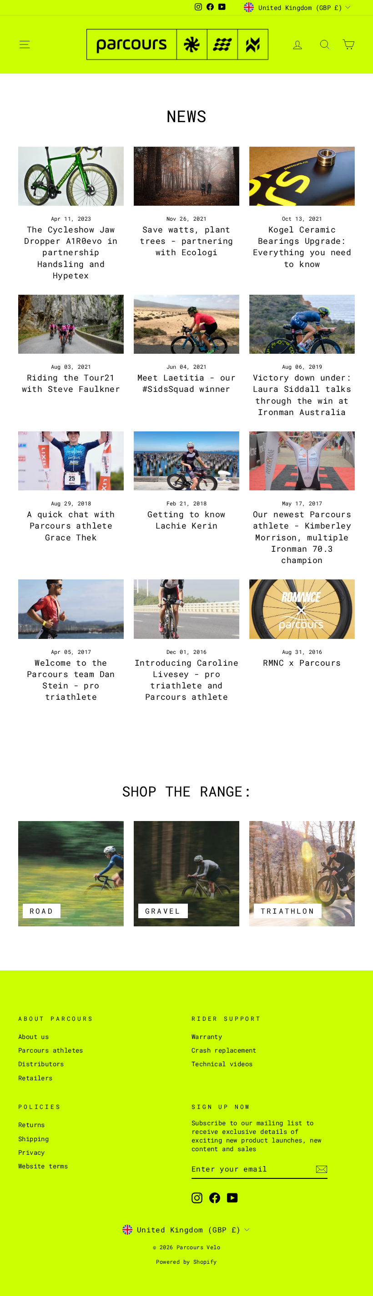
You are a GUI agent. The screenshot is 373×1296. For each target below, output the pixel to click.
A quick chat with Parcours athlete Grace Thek (71, 525)
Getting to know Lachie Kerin (186, 520)
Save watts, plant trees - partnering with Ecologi (186, 240)
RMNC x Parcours (302, 662)
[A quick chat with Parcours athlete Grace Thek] (71, 460)
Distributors (41, 1064)
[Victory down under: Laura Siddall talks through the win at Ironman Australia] (302, 324)
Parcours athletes (50, 1050)
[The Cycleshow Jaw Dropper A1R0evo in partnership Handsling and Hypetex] (71, 176)
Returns (31, 1125)
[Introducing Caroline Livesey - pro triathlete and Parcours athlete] (186, 608)
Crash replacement (224, 1050)
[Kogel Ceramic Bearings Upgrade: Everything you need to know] (302, 176)
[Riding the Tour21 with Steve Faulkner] (71, 324)
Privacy (31, 1152)
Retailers (35, 1078)
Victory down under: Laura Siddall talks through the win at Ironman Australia (302, 394)
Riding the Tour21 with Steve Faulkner (71, 383)
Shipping (33, 1139)
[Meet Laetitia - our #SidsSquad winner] (186, 324)
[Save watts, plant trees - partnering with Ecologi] (186, 176)
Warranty (207, 1037)
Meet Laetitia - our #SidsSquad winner (186, 383)
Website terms (43, 1166)
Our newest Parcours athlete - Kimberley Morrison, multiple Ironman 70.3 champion (302, 537)
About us (33, 1037)
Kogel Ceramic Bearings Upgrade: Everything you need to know (302, 246)
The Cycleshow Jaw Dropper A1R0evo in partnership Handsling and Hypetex (70, 252)
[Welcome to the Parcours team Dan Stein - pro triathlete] (71, 608)
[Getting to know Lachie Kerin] (186, 460)
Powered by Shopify (186, 1261)
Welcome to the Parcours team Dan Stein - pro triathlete (71, 679)
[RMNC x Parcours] (302, 608)
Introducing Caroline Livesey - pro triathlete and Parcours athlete (186, 679)
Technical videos (222, 1064)
